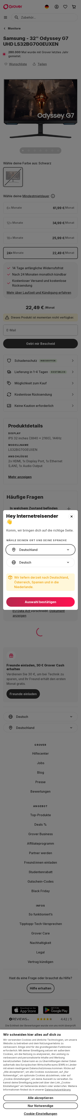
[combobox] (40, 549)
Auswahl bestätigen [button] (40, 602)
